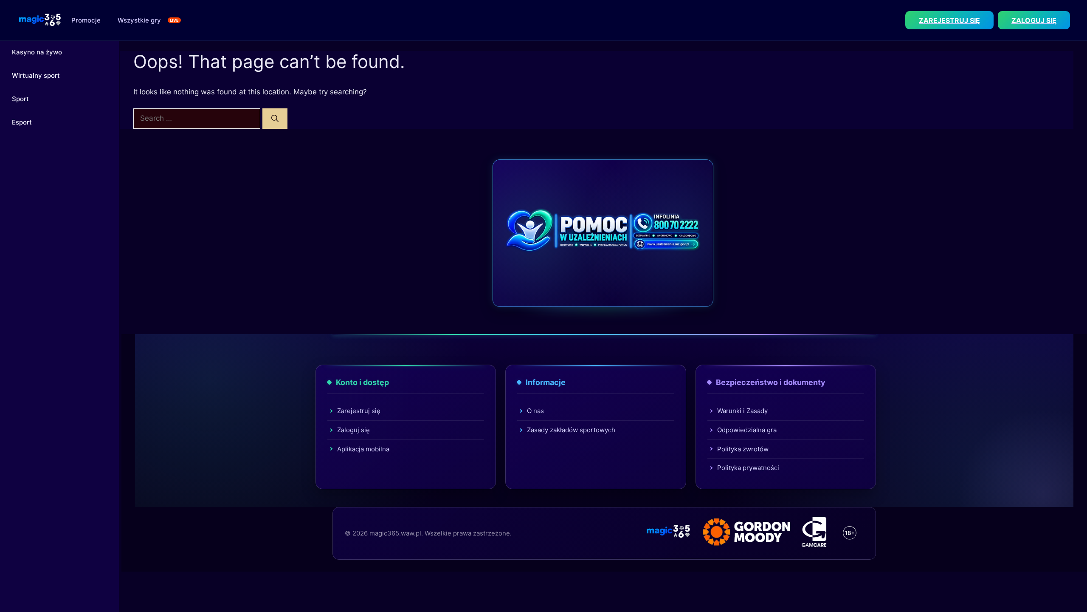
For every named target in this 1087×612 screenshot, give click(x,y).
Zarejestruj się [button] (949, 20)
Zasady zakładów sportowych (571, 430)
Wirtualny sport (36, 75)
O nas (535, 411)
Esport (22, 122)
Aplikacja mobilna (363, 449)
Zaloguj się (353, 430)
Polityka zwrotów (743, 449)
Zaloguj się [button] (1033, 20)
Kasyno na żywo (37, 52)
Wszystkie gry (139, 20)
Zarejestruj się (358, 411)
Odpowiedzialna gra (747, 430)
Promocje (86, 20)
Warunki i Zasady (742, 411)
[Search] (274, 118)
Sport (20, 99)
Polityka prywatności (748, 468)
